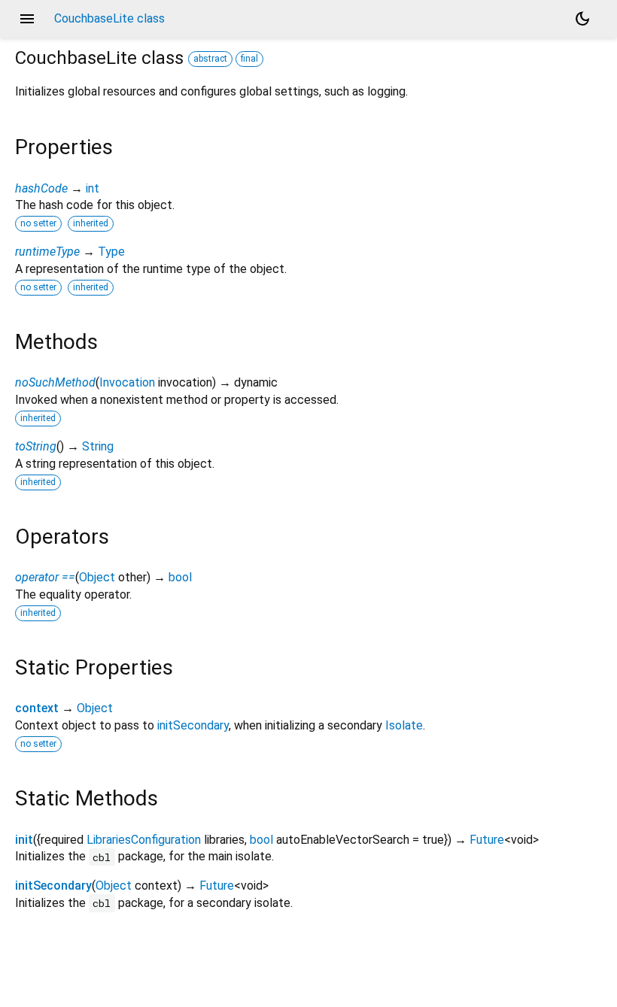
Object (97, 577)
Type (111, 251)
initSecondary (193, 725)
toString (35, 446)
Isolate (404, 725)
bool (180, 577)
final (249, 58)
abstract (210, 58)
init (24, 840)
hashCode (41, 188)
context (37, 708)
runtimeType (47, 251)
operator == (45, 577)
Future (487, 840)
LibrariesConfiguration (144, 840)
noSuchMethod (55, 382)
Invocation (127, 382)
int (92, 188)
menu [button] (27, 19)
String (98, 446)
